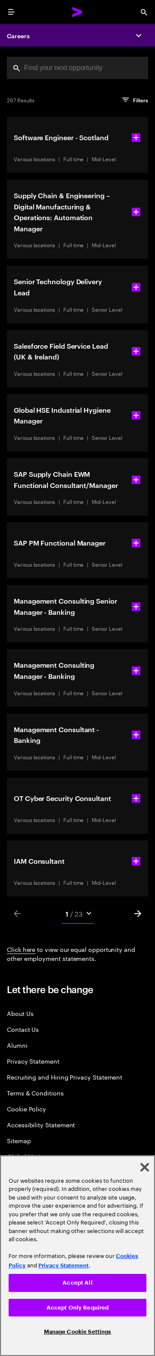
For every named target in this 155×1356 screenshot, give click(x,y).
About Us (20, 1013)
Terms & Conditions (35, 1092)
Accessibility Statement (41, 1124)
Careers (18, 35)
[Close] (144, 1167)
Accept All (77, 1282)
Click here (21, 949)
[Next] (137, 913)
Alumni (17, 1044)
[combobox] (77, 68)
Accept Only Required (77, 1307)
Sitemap (19, 1140)
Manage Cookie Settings (78, 1332)
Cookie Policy (26, 1108)
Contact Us (23, 1029)
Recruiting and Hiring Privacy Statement (64, 1076)
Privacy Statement (33, 1060)
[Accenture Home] (77, 12)
